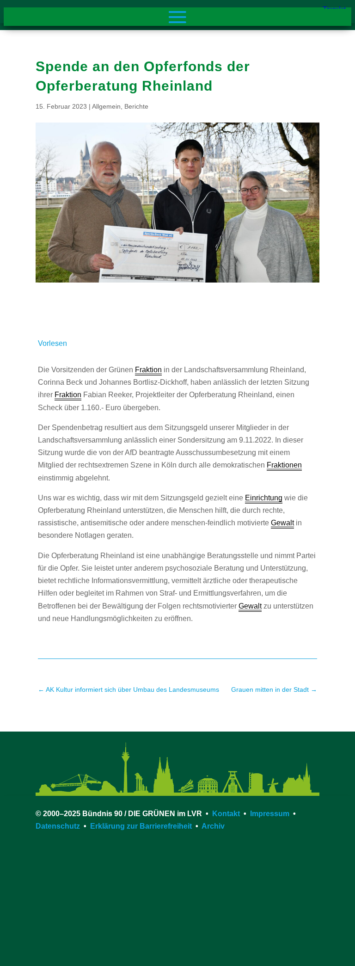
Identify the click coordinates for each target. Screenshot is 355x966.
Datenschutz (58, 826)
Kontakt (226, 814)
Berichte (136, 106)
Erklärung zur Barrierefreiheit (141, 826)
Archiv (213, 826)
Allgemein (106, 106)
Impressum (269, 814)
